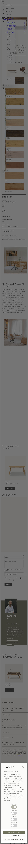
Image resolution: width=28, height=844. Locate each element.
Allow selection (14, 835)
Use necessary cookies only (14, 839)
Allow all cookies (14, 832)
